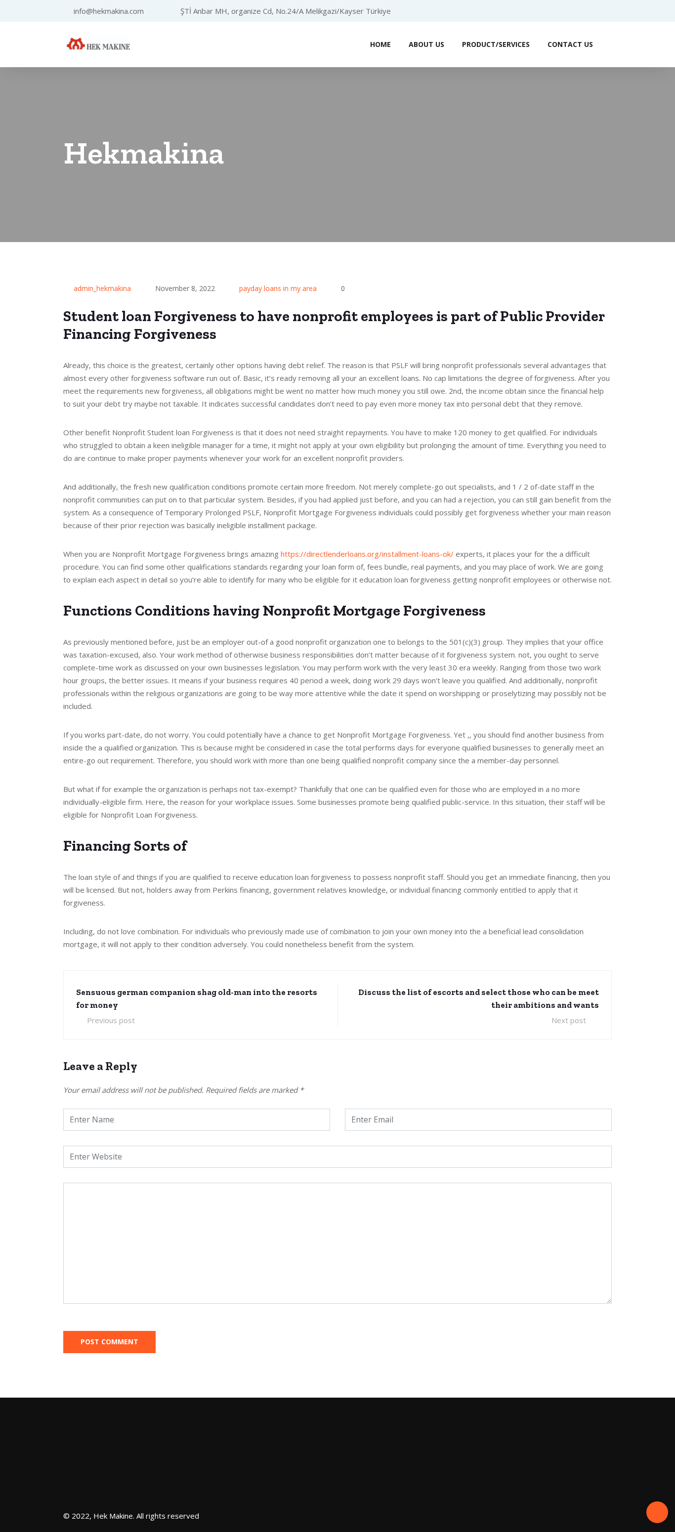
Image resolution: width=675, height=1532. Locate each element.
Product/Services (496, 44)
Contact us (570, 44)
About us (426, 44)
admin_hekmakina (102, 288)
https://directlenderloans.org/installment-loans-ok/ (367, 554)
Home (380, 44)
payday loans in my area (278, 288)
